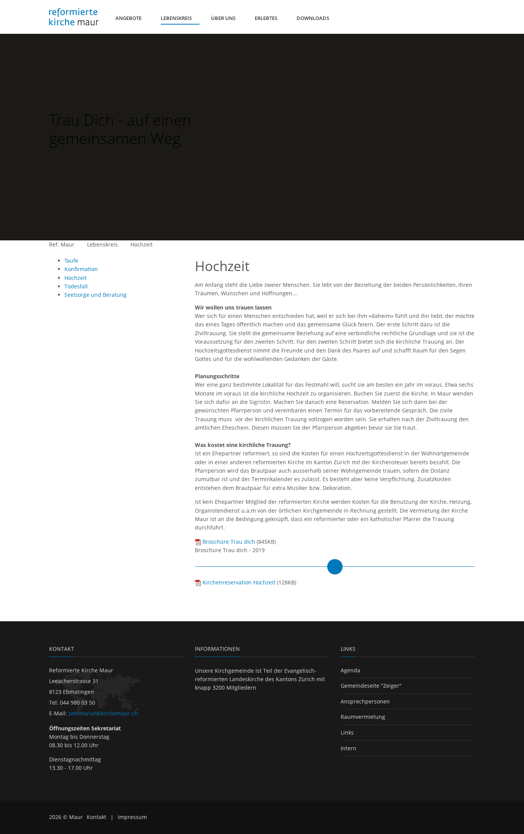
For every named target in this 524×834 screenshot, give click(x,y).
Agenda (350, 670)
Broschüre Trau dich (229, 541)
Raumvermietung (363, 716)
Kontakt (96, 817)
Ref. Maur (61, 244)
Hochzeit (141, 244)
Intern (348, 748)
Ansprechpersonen (365, 701)
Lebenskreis (102, 244)
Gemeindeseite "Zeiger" (371, 685)
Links (347, 732)
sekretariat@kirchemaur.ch (103, 713)
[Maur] (74, 17)
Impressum (132, 817)
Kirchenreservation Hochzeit (239, 582)
